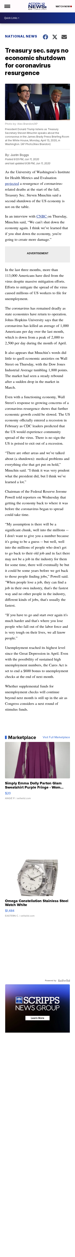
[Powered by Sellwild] (64, 980)
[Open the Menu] (7, 6)
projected (12, 183)
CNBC (42, 216)
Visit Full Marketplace (56, 737)
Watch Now (63, 6)
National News (21, 36)
